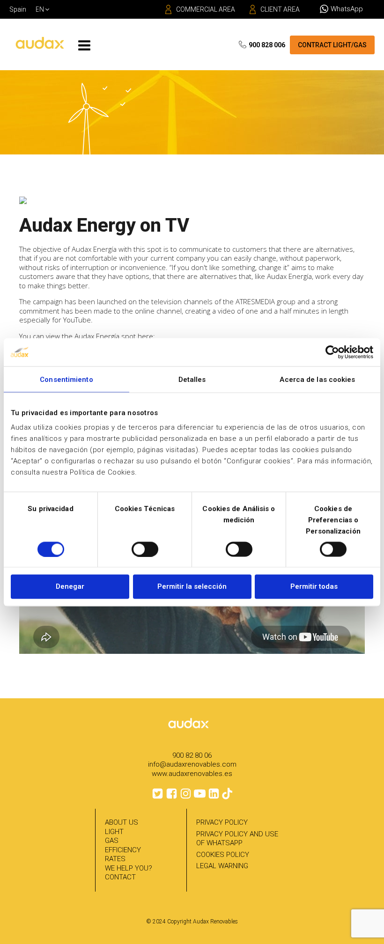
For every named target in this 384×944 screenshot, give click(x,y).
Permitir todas (314, 586)
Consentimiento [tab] (66, 379)
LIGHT (114, 831)
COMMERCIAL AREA (205, 9)
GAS (111, 840)
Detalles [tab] (192, 379)
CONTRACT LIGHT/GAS (332, 45)
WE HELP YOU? (128, 868)
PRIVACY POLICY (222, 822)
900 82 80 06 (192, 755)
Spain (17, 9)
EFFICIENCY (123, 850)
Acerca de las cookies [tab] (317, 379)
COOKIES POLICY (222, 854)
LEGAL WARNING (222, 866)
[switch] (145, 549)
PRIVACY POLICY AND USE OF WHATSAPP (237, 839)
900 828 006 (267, 45)
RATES (115, 859)
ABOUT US (121, 822)
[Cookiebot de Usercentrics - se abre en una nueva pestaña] (332, 352)
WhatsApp (347, 9)
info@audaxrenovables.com (192, 764)
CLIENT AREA (280, 9)
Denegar (70, 586)
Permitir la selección (192, 586)
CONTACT (120, 877)
